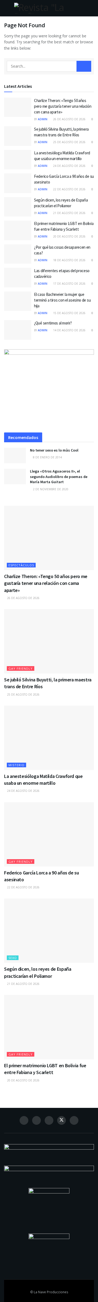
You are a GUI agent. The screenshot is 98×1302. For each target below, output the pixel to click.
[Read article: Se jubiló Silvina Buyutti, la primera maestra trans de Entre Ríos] (17, 136)
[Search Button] (91, 8)
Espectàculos (21, 565)
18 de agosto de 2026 (68, 260)
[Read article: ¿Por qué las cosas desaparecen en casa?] (17, 254)
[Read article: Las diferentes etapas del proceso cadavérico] (17, 277)
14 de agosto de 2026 (68, 330)
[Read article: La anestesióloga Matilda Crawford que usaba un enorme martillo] (17, 160)
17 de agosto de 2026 (68, 283)
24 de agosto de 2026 (68, 166)
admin (42, 119)
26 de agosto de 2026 (68, 119)
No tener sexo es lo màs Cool (54, 450)
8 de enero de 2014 (47, 457)
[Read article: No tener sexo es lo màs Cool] (15, 455)
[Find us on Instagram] (36, 1120)
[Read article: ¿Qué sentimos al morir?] (17, 330)
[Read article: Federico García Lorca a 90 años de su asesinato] (17, 183)
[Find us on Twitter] (61, 1120)
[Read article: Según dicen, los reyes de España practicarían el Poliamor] (17, 207)
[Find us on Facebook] (24, 1120)
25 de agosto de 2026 (68, 142)
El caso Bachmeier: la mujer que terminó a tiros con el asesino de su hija (62, 300)
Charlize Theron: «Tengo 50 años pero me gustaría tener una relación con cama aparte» (62, 106)
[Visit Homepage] (49, 8)
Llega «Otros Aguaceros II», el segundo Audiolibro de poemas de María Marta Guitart (58, 476)
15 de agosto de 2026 (68, 313)
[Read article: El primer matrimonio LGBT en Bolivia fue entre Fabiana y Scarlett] (17, 230)
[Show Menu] (6, 8)
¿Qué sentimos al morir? (53, 323)
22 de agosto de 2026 (68, 189)
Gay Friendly (20, 668)
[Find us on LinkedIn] (49, 1120)
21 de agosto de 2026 (68, 213)
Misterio (16, 765)
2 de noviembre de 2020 (50, 489)
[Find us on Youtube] (74, 1120)
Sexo (12, 958)
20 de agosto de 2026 (68, 236)
